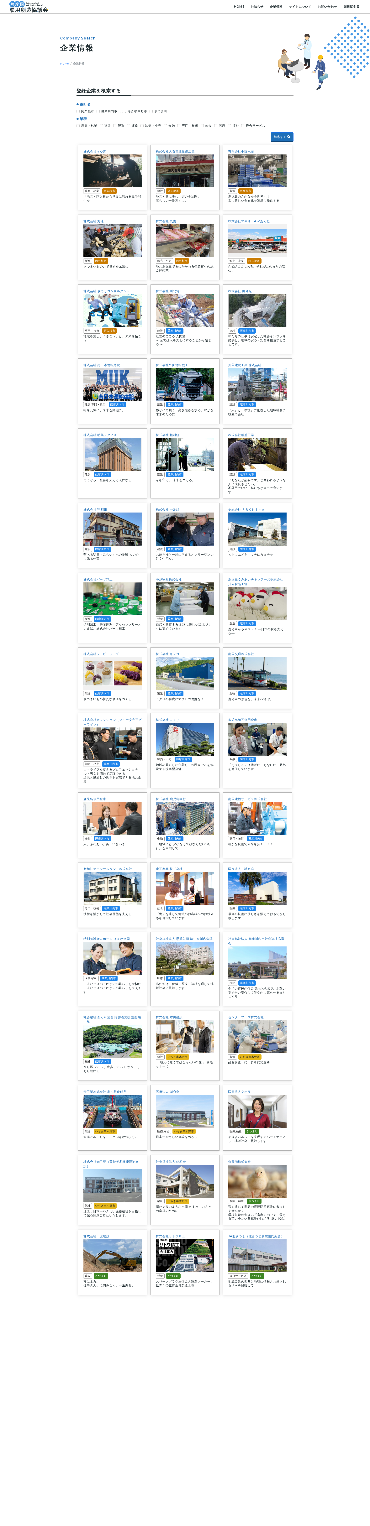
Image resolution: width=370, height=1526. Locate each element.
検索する (280, 137)
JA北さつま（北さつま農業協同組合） (256, 1236)
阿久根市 (87, 111)
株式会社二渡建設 (96, 1236)
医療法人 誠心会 (167, 1092)
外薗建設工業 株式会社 (245, 365)
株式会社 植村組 (167, 435)
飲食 (208, 126)
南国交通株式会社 (241, 654)
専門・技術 (190, 126)
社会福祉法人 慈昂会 (171, 1162)
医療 (222, 126)
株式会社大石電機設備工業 (175, 151)
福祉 (235, 126)
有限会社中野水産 (241, 151)
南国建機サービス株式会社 (247, 799)
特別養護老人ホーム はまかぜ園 (106, 939)
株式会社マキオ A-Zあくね (249, 221)
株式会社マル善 (94, 151)
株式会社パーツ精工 (98, 579)
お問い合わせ (327, 6)
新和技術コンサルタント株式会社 (107, 869)
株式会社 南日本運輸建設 (101, 365)
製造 (121, 126)
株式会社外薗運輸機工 (172, 365)
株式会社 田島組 (240, 291)
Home (64, 63)
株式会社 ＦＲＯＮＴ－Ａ (246, 509)
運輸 (135, 126)
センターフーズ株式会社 (246, 1017)
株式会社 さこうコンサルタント (106, 291)
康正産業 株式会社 (169, 869)
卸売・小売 (153, 126)
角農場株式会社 (239, 1162)
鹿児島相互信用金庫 (242, 720)
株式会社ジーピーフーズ (101, 654)
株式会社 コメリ (167, 720)
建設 (107, 126)
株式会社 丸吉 (166, 221)
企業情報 (276, 6)
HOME (239, 6)
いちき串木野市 (135, 111)
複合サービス (255, 126)
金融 (171, 126)
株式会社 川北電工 (169, 291)
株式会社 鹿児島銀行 (171, 799)
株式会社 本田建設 (169, 1017)
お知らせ (257, 6)
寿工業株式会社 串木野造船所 (104, 1092)
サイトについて (300, 6)
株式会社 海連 (93, 221)
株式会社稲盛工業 (241, 435)
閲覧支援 (352, 6)
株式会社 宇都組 (95, 509)
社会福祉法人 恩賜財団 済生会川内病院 (184, 939)
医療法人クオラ (239, 1092)
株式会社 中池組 (167, 509)
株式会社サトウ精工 (170, 1236)
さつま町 (160, 111)
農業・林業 (89, 126)
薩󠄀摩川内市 (109, 111)
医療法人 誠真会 (241, 869)
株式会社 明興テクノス (100, 435)
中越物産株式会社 (169, 579)
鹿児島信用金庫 (94, 799)
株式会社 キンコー (169, 654)
